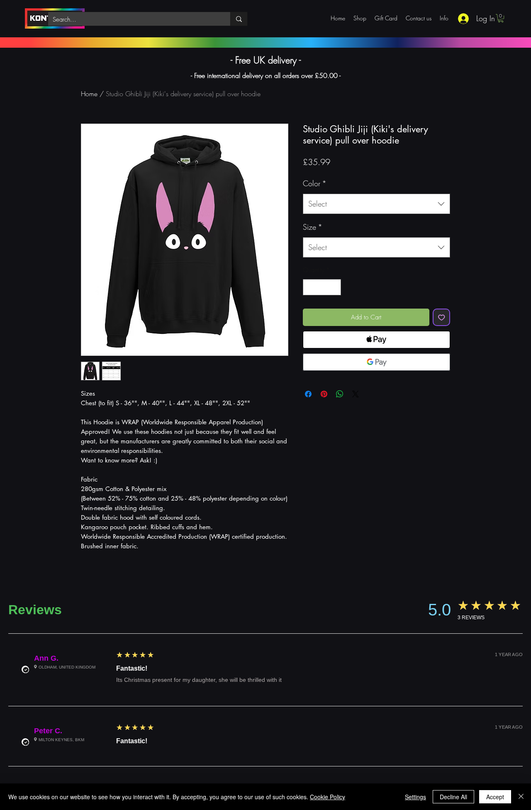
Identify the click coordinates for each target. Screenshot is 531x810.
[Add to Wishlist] (442, 317)
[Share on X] (355, 394)
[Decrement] (309, 287)
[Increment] (334, 287)
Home (89, 93)
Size (312, 227)
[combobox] (376, 204)
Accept (495, 797)
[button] (501, 18)
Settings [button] (415, 797)
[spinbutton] (322, 287)
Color (314, 183)
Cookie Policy (327, 797)
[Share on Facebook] (308, 394)
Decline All (453, 797)
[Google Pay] (376, 362)
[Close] (521, 796)
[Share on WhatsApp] (340, 394)
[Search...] (238, 19)
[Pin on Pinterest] (324, 394)
